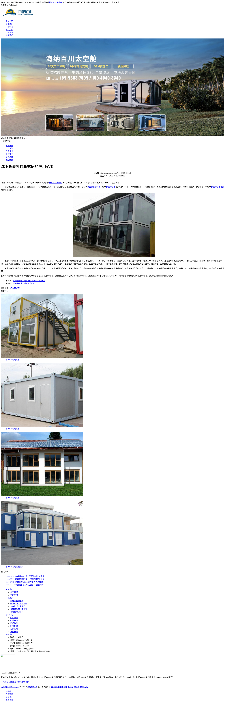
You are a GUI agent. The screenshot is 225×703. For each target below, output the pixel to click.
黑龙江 (70, 687)
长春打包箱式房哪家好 (15, 567)
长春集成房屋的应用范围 (23, 284)
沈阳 (53, 687)
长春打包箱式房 (55, 3)
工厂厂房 (9, 30)
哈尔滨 (76, 687)
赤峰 (82, 687)
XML (19, 682)
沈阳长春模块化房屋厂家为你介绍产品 (29, 281)
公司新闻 (9, 146)
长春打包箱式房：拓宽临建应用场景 (25, 579)
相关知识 (9, 154)
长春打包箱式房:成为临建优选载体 (24, 582)
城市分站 (25, 682)
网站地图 (12, 682)
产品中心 (9, 27)
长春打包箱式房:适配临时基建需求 (24, 585)
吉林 (61, 687)
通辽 (86, 687)
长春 (65, 687)
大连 (57, 687)
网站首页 (9, 21)
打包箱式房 (15, 288)
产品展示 (9, 598)
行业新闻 (9, 160)
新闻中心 (9, 615)
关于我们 (9, 24)
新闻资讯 (9, 33)
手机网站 (4, 682)
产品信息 (9, 151)
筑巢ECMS (32, 687)
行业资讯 (9, 148)
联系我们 (9, 35)
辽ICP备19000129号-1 (10, 687)
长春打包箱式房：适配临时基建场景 (25, 576)
